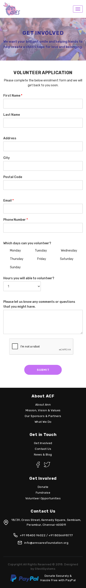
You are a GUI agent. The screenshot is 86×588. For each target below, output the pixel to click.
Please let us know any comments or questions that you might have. (39, 304)
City (6, 158)
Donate (43, 487)
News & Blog (43, 454)
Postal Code (12, 177)
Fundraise (43, 492)
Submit (43, 369)
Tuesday (40, 250)
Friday (41, 259)
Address (9, 138)
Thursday (16, 259)
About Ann (43, 404)
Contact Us (43, 448)
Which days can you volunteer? (27, 243)
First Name (12, 95)
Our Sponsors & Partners (43, 416)
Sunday (15, 267)
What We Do (43, 421)
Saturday (66, 259)
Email (8, 200)
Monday (15, 250)
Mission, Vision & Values (43, 410)
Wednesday (68, 250)
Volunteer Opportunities (43, 498)
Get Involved (43, 443)
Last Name (11, 115)
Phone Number (15, 220)
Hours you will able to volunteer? (28, 278)
